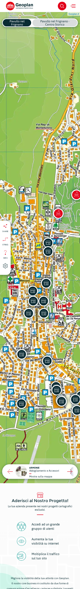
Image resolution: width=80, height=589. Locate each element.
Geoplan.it (73, 13)
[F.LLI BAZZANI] (32, 290)
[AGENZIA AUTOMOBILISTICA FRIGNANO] (33, 300)
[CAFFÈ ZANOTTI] (48, 242)
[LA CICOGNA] (56, 390)
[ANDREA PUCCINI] (47, 360)
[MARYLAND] (43, 300)
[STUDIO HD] (28, 313)
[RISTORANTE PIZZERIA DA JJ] (21, 403)
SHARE (5, 231)
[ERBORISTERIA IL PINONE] (48, 251)
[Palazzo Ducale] (58, 213)
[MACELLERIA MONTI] (46, 283)
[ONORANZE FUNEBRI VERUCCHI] (43, 313)
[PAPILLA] (21, 354)
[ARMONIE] (61, 401)
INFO (5, 258)
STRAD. (5, 244)
